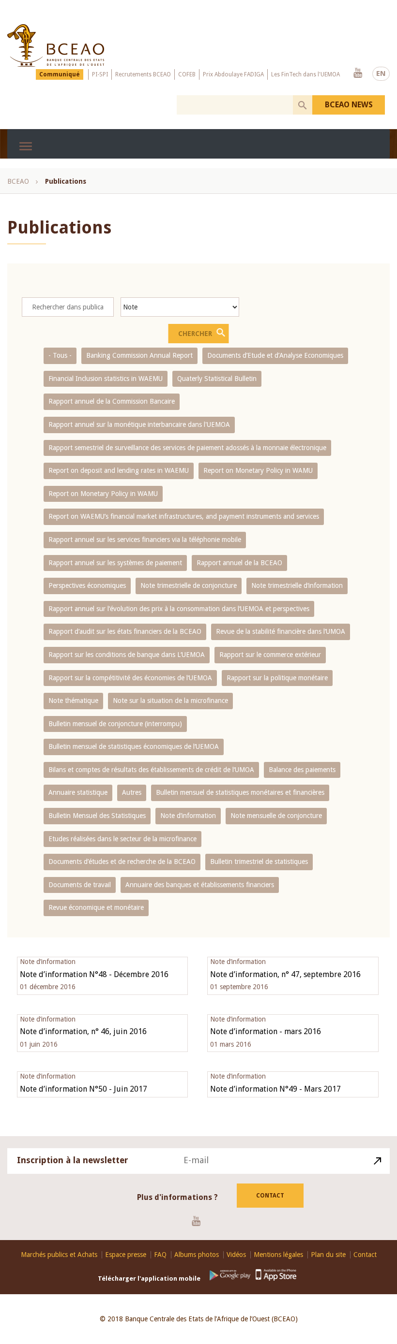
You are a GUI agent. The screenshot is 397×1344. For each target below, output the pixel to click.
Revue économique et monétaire (96, 907)
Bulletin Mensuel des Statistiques (97, 815)
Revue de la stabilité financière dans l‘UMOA (280, 631)
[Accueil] (55, 45)
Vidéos (236, 1254)
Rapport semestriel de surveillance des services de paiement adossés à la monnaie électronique (187, 448)
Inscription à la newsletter (72, 1160)
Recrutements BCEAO (143, 74)
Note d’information (188, 815)
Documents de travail (79, 885)
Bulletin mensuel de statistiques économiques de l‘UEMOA (133, 746)
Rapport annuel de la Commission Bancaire (111, 401)
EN (381, 73)
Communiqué (59, 74)
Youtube (358, 73)
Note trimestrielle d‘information (297, 585)
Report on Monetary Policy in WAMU (258, 470)
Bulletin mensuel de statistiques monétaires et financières (240, 792)
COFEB (187, 74)
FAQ (160, 1254)
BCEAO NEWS (349, 104)
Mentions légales (278, 1254)
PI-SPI (100, 74)
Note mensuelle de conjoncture (276, 815)
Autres (131, 792)
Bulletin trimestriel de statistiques (259, 861)
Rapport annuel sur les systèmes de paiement (115, 563)
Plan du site (328, 1254)
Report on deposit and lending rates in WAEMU (118, 470)
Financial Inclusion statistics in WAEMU (105, 378)
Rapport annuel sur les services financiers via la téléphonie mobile (144, 539)
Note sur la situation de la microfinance (170, 700)
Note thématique (73, 700)
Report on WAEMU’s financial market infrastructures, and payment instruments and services (183, 516)
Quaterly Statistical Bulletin (217, 378)
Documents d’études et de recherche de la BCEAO (122, 861)
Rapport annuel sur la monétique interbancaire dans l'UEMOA (139, 424)
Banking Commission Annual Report (139, 355)
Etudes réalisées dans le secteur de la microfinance (122, 839)
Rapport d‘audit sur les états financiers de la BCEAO (124, 631)
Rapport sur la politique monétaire (277, 678)
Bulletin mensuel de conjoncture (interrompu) (115, 724)
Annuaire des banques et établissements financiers (199, 885)
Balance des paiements (302, 770)
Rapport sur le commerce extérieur (270, 654)
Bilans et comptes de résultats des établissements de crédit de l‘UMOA (151, 770)
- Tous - (60, 355)
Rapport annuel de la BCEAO (239, 563)
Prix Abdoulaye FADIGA (233, 74)
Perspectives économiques (87, 585)
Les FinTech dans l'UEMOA (305, 74)
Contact (270, 1195)
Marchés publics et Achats (59, 1254)
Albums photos (196, 1254)
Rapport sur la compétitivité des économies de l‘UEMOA (130, 678)
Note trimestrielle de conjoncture (188, 585)
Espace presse (125, 1254)
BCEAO (18, 181)
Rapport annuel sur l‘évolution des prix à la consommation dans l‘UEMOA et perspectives (178, 609)
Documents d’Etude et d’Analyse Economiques (275, 355)
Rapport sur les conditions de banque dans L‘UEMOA (126, 654)
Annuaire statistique (77, 792)
